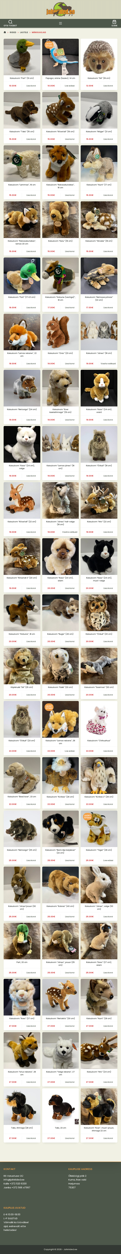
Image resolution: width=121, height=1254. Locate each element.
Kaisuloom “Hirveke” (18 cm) (99, 241)
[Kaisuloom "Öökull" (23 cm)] (22, 719)
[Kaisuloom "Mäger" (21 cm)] (99, 110)
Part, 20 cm (22, 962)
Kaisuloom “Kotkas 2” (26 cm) (99, 796)
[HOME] (5, 32)
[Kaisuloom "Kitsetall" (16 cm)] (60, 110)
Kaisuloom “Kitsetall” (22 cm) (22, 521)
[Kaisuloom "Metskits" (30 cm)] (60, 997)
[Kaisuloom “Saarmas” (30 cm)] (99, 666)
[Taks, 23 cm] (60, 1106)
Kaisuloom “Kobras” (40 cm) (60, 906)
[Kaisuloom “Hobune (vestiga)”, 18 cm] (60, 276)
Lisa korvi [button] (31, 85)
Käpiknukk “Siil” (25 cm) (22, 687)
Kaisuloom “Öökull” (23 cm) (22, 740)
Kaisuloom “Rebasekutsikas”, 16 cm (60, 186)
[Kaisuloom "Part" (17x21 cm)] (22, 276)
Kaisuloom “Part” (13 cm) (22, 78)
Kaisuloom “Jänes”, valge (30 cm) (99, 907)
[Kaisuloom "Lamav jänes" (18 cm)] (60, 444)
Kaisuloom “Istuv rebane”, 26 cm (22, 1073)
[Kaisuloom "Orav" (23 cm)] (60, 332)
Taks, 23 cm (60, 1127)
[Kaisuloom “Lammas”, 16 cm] (22, 163)
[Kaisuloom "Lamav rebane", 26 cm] (60, 719)
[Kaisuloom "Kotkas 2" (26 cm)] (99, 775)
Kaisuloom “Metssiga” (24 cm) (22, 409)
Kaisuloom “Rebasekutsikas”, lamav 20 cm (22, 242)
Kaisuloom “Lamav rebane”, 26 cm (60, 742)
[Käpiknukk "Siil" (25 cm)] (22, 666)
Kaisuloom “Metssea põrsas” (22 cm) (99, 298)
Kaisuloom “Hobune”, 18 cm (22, 634)
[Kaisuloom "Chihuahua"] (99, 719)
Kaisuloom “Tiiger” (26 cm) (99, 850)
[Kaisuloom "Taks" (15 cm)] (22, 110)
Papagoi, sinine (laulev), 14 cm (60, 78)
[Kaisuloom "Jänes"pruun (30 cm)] (22, 885)
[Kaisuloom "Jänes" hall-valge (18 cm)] (60, 500)
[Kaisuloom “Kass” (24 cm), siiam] (60, 556)
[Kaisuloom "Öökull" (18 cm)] (99, 444)
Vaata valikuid (108, 363)
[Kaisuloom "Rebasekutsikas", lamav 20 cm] (22, 219)
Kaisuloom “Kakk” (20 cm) (60, 687)
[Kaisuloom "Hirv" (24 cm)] (99, 1050)
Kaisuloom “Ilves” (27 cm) (22, 1018)
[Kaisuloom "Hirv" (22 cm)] (99, 500)
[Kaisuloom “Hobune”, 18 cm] (22, 612)
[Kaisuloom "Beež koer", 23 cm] (22, 775)
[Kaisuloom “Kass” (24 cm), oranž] (99, 388)
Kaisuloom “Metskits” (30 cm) (60, 1018)
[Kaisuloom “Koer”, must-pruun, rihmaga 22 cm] (99, 1106)
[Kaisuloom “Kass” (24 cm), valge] (22, 444)
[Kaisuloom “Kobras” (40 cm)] (60, 885)
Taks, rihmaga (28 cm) (22, 1127)
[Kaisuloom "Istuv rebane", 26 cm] (22, 1050)
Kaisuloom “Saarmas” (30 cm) (99, 687)
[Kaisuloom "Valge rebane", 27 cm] (60, 1050)
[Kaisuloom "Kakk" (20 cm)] (60, 666)
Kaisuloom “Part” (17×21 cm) (21, 297)
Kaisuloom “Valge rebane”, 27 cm (60, 1073)
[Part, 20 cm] (22, 941)
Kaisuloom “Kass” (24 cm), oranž (99, 411)
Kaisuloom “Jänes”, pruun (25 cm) (60, 963)
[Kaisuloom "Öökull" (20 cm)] (99, 612)
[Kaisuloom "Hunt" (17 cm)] (99, 163)
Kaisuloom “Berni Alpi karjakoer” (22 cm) (60, 851)
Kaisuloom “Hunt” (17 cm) (99, 184)
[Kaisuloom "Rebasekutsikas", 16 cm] (60, 163)
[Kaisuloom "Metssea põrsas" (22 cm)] (99, 276)
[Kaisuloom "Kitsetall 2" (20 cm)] (22, 556)
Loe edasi (70, 85)
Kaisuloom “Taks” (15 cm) (22, 131)
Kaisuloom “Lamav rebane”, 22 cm (22, 354)
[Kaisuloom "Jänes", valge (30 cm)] (99, 885)
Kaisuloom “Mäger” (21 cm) (99, 131)
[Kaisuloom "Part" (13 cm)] (22, 57)
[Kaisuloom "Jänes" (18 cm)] (99, 332)
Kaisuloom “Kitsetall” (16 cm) (60, 131)
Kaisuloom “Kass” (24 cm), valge (22, 467)
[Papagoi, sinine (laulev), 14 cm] (60, 57)
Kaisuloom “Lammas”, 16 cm (22, 184)
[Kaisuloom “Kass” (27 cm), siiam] (99, 941)
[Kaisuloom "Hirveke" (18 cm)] (99, 219)
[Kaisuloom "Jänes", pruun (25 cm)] (60, 941)
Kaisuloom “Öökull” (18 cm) (99, 465)
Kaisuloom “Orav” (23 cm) (60, 353)
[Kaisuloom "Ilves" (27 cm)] (22, 997)
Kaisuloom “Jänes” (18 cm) (99, 353)
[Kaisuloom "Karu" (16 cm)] (60, 219)
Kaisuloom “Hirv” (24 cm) (99, 1071)
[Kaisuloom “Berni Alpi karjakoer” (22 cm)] (60, 829)
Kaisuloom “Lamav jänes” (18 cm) (60, 467)
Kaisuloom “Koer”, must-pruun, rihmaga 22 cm (99, 1129)
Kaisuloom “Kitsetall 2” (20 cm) (22, 577)
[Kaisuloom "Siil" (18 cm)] (99, 57)
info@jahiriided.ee (14, 1179)
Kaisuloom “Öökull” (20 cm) (99, 634)
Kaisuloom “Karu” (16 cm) (60, 241)
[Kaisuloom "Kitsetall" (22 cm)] (22, 500)
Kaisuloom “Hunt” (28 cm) (99, 1018)
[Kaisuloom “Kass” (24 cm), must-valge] (99, 556)
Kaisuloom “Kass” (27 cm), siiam (99, 963)
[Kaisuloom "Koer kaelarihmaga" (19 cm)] (60, 388)
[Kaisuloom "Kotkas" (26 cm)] (60, 775)
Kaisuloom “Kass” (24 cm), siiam (60, 579)
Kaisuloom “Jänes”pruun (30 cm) (22, 907)
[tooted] (60, 23)
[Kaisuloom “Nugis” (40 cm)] (60, 612)
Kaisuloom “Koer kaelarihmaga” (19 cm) (60, 411)
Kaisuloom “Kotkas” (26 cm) (60, 796)
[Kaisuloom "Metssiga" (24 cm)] (22, 388)
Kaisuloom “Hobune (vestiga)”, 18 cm (60, 298)
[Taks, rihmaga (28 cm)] (22, 1106)
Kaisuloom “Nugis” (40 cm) (60, 634)
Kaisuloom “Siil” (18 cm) (99, 78)
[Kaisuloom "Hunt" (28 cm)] (99, 997)
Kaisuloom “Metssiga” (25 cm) (22, 850)
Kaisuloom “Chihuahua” (99, 740)
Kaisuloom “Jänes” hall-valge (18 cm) (60, 523)
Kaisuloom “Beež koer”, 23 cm (22, 796)
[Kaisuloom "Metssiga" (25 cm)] (22, 829)
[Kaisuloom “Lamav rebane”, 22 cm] (22, 332)
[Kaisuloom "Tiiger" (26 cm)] (99, 829)
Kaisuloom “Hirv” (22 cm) (99, 521)
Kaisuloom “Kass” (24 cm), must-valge (99, 579)
